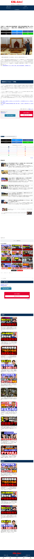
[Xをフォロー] (25, 147)
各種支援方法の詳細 (3, 112)
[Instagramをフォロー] (9, 151)
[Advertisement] (17, 17)
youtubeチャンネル (8, 556)
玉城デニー (15, 136)
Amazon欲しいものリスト (4, 284)
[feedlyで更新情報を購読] (9, 155)
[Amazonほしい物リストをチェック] (25, 153)
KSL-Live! (28, 299)
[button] (32, 278)
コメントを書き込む (17, 240)
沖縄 (12, 136)
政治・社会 (3, 136)
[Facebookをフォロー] (9, 149)
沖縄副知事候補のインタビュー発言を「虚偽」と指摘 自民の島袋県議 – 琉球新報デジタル (17, 65)
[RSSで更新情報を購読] (25, 155)
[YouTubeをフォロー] (25, 151)
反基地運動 (9, 136)
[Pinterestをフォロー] (9, 153)
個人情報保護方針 (25, 556)
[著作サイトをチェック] (9, 147)
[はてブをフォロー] (25, 149)
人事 (6, 136)
